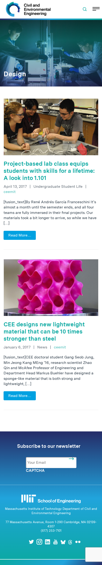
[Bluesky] (63, 541)
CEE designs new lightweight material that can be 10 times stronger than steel (44, 331)
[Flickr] (78, 541)
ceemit (10, 191)
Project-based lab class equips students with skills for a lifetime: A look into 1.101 (49, 170)
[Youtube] (55, 541)
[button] (84, 9)
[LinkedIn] (47, 541)
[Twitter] (31, 541)
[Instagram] (39, 541)
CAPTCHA (35, 470)
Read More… (19, 235)
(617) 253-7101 (51, 530)
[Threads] (70, 541)
